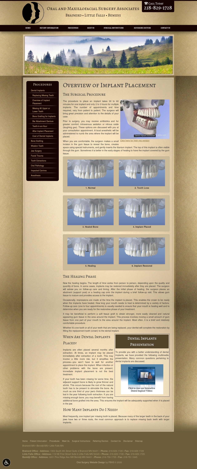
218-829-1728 (116, 450)
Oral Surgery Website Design (91, 462)
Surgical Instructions (114, 28)
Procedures (73, 28)
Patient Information (49, 28)
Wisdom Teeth (37, 145)
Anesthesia (35, 175)
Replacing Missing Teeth (43, 95)
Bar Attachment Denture (42, 121)
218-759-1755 (109, 457)
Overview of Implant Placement (41, 102)
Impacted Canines (39, 170)
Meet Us (90, 28)
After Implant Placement (42, 131)
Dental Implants (38, 90)
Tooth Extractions (38, 160)
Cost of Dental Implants (42, 136)
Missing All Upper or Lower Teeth (41, 110)
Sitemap (139, 440)
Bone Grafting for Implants (44, 116)
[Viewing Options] (6, 462)
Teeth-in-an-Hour (39, 126)
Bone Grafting (37, 141)
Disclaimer (128, 440)
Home (27, 28)
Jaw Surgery (36, 150)
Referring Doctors (142, 28)
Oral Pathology (37, 165)
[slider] (144, 136)
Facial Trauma (37, 155)
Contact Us (165, 28)
